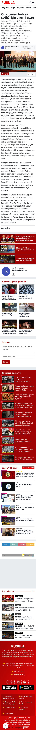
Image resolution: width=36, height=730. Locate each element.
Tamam (26, 727)
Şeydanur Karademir (19, 270)
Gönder (5, 362)
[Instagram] (18, 682)
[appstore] (9, 687)
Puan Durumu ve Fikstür (25, 703)
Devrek (28, 8)
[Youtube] (24, 682)
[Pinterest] (14, 682)
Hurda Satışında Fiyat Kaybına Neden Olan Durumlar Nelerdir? (24, 618)
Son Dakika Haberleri (23, 708)
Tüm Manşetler (10, 707)
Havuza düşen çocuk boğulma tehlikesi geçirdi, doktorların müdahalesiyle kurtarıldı (9, 297)
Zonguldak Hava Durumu (25, 697)
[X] (11, 682)
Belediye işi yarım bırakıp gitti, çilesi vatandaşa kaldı (24, 314)
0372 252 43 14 (19, 671)
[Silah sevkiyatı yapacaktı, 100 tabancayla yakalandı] (27, 289)
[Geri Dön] (5, 726)
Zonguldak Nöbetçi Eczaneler (9, 697)
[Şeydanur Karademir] (6, 271)
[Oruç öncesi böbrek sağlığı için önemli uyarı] (18, 61)
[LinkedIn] (21, 682)
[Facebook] (7, 682)
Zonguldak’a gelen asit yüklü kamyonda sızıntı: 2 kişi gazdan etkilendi (9, 331)
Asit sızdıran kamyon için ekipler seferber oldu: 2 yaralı (25, 331)
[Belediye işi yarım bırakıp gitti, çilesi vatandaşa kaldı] (27, 307)
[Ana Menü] (33, 3)
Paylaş (6, 74)
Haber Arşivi (9, 713)
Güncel (18, 605)
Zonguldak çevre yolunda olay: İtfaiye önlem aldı (23, 636)
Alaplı (13, 8)
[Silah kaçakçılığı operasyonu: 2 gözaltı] (9, 307)
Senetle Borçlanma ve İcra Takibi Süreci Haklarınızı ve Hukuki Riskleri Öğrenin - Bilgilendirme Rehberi (24, 609)
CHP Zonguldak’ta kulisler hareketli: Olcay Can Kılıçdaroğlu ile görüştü (24, 600)
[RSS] (28, 682)
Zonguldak (5, 8)
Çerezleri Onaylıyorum (15, 728)
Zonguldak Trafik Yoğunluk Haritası (9, 703)
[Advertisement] (18, 572)
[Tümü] (33, 591)
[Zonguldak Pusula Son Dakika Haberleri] (8, 2)
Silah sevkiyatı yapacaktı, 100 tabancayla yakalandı (25, 296)
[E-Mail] (13, 274)
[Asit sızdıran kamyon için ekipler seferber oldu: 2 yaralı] (27, 324)
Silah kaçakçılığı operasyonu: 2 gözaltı (8, 314)
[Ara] (30, 3)
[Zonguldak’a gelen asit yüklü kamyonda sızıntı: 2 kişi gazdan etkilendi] (9, 324)
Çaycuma (20, 8)
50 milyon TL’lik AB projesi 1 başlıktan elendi (24, 627)
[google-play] (26, 687)
